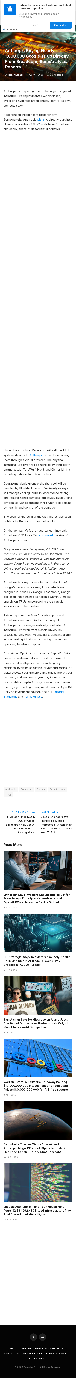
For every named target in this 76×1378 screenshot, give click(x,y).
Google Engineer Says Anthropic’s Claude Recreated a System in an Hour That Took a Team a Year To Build (56, 824)
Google (41, 789)
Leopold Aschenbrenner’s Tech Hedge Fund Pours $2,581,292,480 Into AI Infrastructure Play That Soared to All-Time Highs (37, 1210)
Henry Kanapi (15, 75)
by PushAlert (11, 26)
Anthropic (36, 455)
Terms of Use (33, 696)
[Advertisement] (38, 291)
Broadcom (26, 789)
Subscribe (63, 23)
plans (41, 119)
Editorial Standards (49, 1348)
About (14, 1348)
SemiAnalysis (57, 789)
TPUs (8, 794)
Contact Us (12, 1353)
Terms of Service (57, 1353)
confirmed (46, 535)
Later (44, 23)
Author (27, 1348)
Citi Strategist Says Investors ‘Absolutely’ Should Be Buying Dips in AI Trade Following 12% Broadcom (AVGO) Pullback (37, 961)
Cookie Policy (38, 1358)
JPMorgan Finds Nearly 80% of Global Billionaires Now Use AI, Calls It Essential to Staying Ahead (20, 824)
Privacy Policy (32, 1353)
